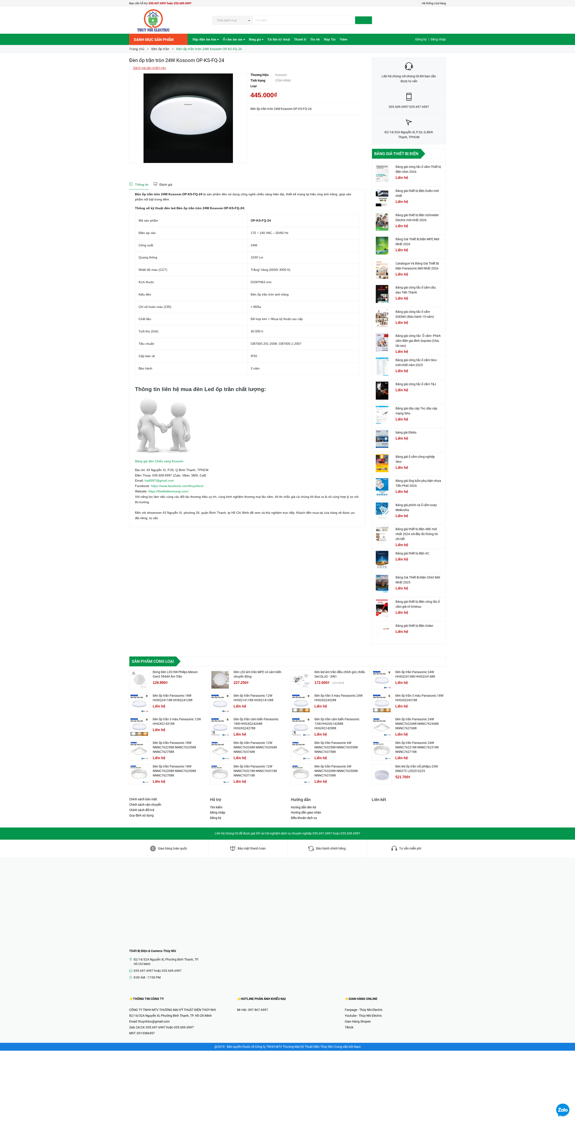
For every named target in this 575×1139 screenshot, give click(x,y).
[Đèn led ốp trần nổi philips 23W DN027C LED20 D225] (382, 774)
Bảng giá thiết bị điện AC (412, 553)
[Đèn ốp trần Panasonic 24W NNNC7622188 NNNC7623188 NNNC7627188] (382, 751)
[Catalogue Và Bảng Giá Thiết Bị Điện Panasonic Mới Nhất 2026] (382, 270)
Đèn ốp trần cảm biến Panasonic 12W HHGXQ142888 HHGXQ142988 (336, 723)
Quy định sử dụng (141, 815)
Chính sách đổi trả (141, 810)
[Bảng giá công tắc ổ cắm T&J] (382, 391)
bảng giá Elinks (406, 432)
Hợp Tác (330, 39)
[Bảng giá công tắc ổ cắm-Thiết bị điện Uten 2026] (382, 173)
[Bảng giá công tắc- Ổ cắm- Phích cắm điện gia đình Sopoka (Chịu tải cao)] (382, 342)
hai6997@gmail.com (159, 480)
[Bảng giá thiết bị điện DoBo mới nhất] (382, 197)
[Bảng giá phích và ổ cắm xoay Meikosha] (382, 512)
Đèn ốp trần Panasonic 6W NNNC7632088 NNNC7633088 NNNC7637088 (336, 771)
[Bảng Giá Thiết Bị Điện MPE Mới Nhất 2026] (382, 246)
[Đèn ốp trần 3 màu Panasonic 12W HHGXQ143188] (139, 727)
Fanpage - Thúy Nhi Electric (364, 1010)
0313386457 (146, 1033)
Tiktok (349, 1027)
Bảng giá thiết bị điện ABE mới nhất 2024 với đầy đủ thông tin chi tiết (417, 534)
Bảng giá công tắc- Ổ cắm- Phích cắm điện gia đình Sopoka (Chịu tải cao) (418, 340)
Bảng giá (255, 39)
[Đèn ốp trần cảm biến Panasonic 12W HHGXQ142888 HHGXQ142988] (301, 727)
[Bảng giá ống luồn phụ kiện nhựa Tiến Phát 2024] (382, 487)
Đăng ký (421, 39)
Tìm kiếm (216, 807)
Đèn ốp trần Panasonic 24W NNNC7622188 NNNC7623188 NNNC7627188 (417, 747)
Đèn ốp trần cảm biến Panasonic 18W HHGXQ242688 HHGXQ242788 (256, 723)
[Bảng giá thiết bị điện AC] (382, 560)
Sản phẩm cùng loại (153, 661)
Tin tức (315, 39)
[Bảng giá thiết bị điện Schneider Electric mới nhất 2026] (382, 222)
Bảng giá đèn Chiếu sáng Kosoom (159, 461)
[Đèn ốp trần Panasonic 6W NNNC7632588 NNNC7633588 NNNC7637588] (301, 751)
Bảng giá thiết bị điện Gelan (414, 625)
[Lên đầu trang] (567, 1125)
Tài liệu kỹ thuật (278, 39)
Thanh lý (300, 39)
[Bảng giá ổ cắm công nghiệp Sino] (382, 463)
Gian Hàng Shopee (358, 1021)
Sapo (357, 1046)
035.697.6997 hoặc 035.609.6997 (170, 3)
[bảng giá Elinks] (382, 439)
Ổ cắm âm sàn (233, 39)
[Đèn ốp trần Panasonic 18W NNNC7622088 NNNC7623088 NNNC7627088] (139, 774)
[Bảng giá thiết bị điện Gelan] (382, 632)
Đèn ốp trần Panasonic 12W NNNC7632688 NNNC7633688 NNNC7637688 (255, 747)
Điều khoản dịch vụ (304, 818)
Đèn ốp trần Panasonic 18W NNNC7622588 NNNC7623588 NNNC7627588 (174, 747)
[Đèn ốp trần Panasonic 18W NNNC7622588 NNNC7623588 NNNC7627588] (139, 751)
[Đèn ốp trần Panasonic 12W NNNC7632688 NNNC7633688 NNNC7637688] (220, 751)
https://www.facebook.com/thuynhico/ (177, 486)
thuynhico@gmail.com (154, 1021)
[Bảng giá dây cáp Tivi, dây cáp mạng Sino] (382, 415)
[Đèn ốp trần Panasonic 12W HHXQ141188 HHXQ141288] (220, 703)
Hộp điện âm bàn (204, 39)
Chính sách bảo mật (143, 799)
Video (343, 39)
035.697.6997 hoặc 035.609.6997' (170, 1027)
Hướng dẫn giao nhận (306, 812)
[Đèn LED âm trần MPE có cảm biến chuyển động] (220, 680)
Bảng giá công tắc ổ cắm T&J (416, 384)
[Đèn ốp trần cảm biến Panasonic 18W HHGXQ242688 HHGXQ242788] (220, 727)
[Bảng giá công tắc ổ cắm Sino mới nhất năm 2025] (382, 367)
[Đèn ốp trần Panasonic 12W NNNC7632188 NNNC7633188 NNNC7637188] (220, 774)
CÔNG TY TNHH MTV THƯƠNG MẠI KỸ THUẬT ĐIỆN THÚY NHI (172, 1010)
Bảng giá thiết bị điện (396, 153)
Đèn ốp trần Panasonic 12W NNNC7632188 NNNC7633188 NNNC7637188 (255, 771)
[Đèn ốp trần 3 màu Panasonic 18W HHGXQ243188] (382, 703)
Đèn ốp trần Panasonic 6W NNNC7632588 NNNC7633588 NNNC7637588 (336, 747)
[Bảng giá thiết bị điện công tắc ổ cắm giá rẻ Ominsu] (382, 608)
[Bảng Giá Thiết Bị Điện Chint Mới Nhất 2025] (382, 584)
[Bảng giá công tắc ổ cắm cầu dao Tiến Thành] (382, 294)
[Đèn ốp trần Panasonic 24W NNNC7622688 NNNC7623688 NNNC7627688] (382, 727)
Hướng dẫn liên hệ (303, 807)
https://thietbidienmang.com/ (168, 491)
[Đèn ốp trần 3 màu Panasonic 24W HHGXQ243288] (301, 703)
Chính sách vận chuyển (145, 804)
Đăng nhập (438, 39)
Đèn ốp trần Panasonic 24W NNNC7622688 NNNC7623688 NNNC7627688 (417, 723)
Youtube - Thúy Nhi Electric (363, 1015)
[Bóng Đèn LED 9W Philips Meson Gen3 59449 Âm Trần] (139, 680)
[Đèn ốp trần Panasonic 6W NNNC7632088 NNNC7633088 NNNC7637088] (301, 774)
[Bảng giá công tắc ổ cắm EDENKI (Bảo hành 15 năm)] (382, 318)
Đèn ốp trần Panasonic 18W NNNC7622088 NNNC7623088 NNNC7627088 (174, 771)
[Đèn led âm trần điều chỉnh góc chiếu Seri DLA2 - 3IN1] (301, 680)
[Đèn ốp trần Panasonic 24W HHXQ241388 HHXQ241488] (382, 680)
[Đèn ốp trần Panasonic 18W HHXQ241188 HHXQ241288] (139, 703)
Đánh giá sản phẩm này (149, 68)
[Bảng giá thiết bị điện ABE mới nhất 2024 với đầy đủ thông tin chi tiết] (382, 536)
